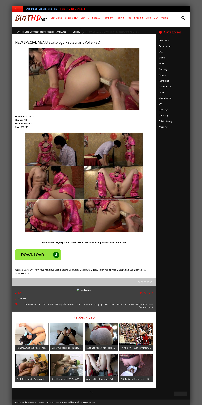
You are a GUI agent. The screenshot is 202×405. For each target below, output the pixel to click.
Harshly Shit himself (64, 304)
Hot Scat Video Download (72, 8)
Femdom (108, 17)
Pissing (120, 17)
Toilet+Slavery (165, 121)
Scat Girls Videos (84, 304)
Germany (163, 69)
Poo (129, 17)
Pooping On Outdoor (104, 304)
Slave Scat (121, 304)
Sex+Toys (163, 109)
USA (156, 17)
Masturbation (165, 98)
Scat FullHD (71, 17)
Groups (162, 75)
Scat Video (56, 17)
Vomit (164, 17)
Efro (161, 51)
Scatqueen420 (146, 307)
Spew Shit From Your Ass (141, 304)
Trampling (163, 115)
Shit (160, 103)
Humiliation (164, 80)
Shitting (138, 17)
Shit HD (22, 298)
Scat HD (85, 17)
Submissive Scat (33, 304)
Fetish (161, 63)
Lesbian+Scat (165, 86)
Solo (148, 17)
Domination (164, 40)
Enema (162, 57)
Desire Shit (48, 304)
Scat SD (96, 17)
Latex (161, 92)
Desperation (165, 46)
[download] (38, 254)
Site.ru (30, 18)
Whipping (163, 126)
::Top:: (91, 392)
